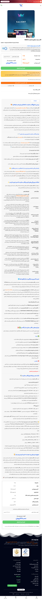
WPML (11, 290)
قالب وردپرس (18, 171)
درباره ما (36, 571)
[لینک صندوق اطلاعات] (21, 74)
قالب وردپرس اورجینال (34, 79)
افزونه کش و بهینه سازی (16, 566)
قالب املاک (36, 585)
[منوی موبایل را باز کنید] (41, 5)
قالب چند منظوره (18, 526)
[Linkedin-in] (22, 589)
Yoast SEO (7, 290)
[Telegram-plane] (19, 589)
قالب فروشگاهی (35, 580)
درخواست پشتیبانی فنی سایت (5, 1)
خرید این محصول (21, 68)
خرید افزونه (23, 171)
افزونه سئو (18, 571)
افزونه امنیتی (18, 562)
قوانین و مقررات (22, 594)
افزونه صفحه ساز (17, 564)
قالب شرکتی (36, 578)
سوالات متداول (27, 594)
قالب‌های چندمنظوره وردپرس (21, 108)
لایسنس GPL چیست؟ (34, 567)
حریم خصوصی (17, 594)
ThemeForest (31, 526)
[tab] (35, 101)
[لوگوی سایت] (21, 5)
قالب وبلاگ (29, 79)
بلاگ (37, 562)
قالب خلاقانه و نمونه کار (12, 526)
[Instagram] (21, 589)
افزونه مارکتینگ (17, 567)
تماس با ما (36, 569)
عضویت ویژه (36, 566)
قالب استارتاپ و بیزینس (25, 526)
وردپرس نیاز (38, 79)
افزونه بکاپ (18, 569)
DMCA (13, 594)
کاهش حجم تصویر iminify (34, 564)
